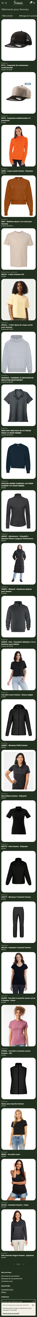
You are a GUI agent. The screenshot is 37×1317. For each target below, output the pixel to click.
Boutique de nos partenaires (11, 1278)
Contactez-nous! (7, 1289)
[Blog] (6, 3)
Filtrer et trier (7, 16)
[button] (2, 3)
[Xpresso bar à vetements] (18, 3)
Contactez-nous (7, 1281)
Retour (3, 1292)
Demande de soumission (10, 1276)
